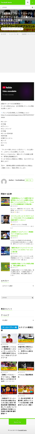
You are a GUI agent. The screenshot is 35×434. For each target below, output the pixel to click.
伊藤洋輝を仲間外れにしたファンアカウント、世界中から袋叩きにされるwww (25, 350)
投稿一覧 (28, 180)
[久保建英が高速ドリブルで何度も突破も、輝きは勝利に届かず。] (5, 266)
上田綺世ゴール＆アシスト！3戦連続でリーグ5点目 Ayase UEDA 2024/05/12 (22, 234)
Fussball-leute (22, 430)
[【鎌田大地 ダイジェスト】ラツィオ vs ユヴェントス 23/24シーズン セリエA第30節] (5, 251)
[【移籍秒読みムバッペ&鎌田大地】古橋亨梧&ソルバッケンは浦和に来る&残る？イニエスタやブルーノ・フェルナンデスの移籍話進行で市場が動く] (5, 201)
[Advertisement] (17, 53)
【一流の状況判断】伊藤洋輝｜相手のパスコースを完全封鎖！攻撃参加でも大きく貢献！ (25, 401)
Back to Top (17, 422)
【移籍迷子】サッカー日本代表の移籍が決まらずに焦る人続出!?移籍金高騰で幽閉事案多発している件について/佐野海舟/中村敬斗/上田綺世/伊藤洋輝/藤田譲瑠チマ (9, 405)
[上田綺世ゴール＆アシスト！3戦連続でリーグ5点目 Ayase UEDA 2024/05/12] (5, 235)
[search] (32, 7)
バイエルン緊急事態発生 (25, 376)
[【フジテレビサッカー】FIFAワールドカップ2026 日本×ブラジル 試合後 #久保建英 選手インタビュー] (5, 219)
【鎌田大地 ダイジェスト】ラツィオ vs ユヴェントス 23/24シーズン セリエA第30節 (22, 250)
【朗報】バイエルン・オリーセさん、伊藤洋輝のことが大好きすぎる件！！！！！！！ (8, 378)
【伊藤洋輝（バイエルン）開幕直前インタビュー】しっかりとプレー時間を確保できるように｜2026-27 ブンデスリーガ (9, 352)
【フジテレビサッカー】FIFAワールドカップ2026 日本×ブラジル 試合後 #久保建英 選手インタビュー (22, 218)
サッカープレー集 (16, 28)
